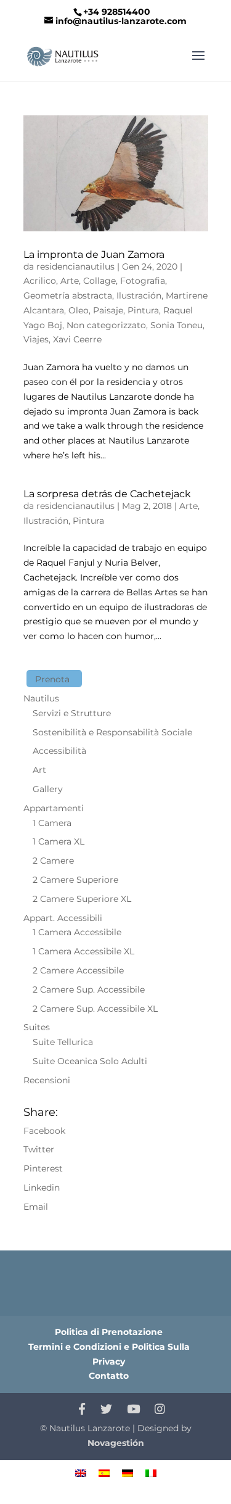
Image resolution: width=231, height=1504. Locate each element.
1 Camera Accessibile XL (83, 951)
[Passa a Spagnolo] (104, 1473)
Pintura (143, 310)
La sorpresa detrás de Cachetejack (107, 494)
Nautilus (41, 698)
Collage (99, 280)
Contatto (109, 1375)
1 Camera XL (58, 841)
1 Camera (52, 822)
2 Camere (53, 860)
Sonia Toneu (176, 325)
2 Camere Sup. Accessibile (89, 989)
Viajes (36, 339)
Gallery (48, 789)
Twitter (38, 1149)
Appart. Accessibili (62, 917)
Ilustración (138, 295)
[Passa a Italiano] (151, 1473)
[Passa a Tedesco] (127, 1473)
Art (39, 769)
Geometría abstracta (67, 295)
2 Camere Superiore (75, 879)
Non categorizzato (106, 325)
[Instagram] (160, 1409)
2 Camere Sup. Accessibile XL (95, 1008)
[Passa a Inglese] (80, 1473)
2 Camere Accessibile (78, 970)
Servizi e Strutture (72, 713)
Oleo (78, 310)
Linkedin (41, 1187)
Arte (69, 280)
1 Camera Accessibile (77, 932)
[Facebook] (82, 1409)
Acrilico (39, 280)
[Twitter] (106, 1409)
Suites (36, 1027)
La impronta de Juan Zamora (93, 254)
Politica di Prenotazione (109, 1331)
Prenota (52, 679)
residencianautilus (75, 266)
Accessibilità (59, 750)
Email (35, 1206)
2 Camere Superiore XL (82, 898)
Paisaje (108, 310)
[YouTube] (133, 1409)
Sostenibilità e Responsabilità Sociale (112, 732)
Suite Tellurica (63, 1041)
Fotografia (142, 280)
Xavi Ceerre (77, 339)
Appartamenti (53, 808)
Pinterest (43, 1168)
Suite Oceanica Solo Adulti (90, 1061)
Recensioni (46, 1080)
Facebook (44, 1130)
